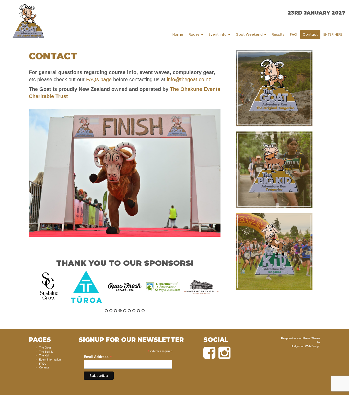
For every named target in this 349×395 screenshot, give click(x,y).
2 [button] (110, 310)
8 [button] (138, 310)
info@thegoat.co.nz (189, 79)
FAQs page (99, 79)
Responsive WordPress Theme (300, 338)
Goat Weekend (250, 34)
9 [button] (143, 310)
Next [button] (223, 291)
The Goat (45, 347)
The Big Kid (46, 351)
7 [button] (133, 310)
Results (278, 34)
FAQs (42, 363)
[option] (48, 287)
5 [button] (124, 310)
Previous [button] (26, 291)
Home (177, 34)
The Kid (44, 355)
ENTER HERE (333, 34)
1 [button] (106, 310)
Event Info (218, 34)
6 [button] (129, 310)
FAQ (293, 34)
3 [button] (115, 310)
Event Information (50, 359)
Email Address (98, 356)
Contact (310, 34)
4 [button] (120, 310)
